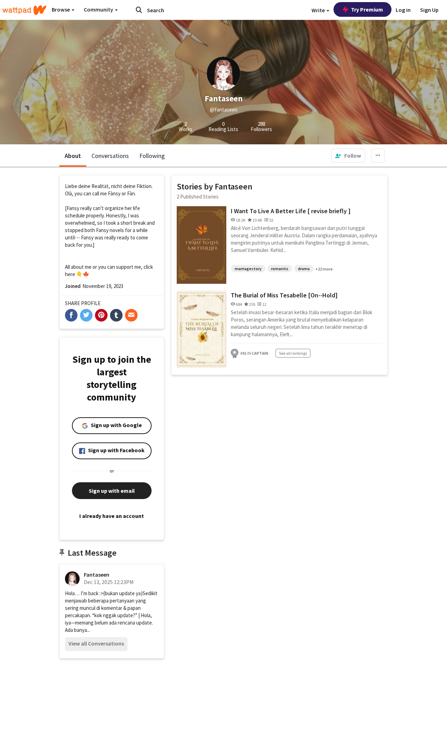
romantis (279, 268)
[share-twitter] (86, 315)
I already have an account (111, 515)
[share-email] (131, 315)
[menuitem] (348, 156)
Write (319, 10)
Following (152, 156)
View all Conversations (96, 643)
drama (304, 268)
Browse (61, 9)
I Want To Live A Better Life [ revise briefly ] (291, 211)
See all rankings (293, 353)
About (73, 156)
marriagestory (248, 268)
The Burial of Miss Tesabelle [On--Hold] (284, 295)
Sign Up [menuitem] (429, 9)
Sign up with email (112, 490)
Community (99, 9)
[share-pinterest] (101, 315)
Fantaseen (96, 574)
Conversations (110, 156)
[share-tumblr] (116, 315)
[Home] (24, 10)
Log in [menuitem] (403, 9)
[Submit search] (139, 9)
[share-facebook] (71, 315)
